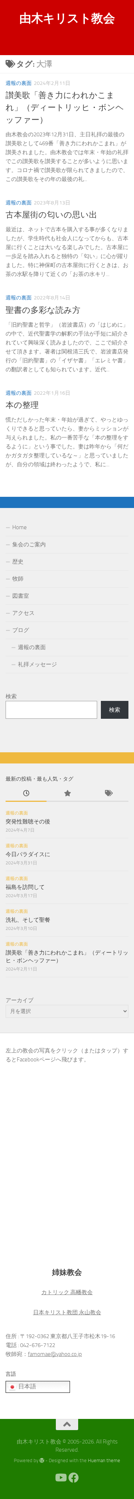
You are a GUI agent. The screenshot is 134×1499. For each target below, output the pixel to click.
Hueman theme (104, 1460)
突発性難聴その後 (28, 821)
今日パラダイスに (28, 854)
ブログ (20, 630)
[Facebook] (73, 1478)
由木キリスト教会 (67, 18)
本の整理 (22, 405)
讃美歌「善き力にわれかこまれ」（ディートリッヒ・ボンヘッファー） (65, 107)
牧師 (17, 578)
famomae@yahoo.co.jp (55, 1354)
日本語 (26, 1386)
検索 (11, 696)
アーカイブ (20, 1000)
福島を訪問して (25, 887)
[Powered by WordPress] (41, 1460)
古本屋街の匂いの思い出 (51, 215)
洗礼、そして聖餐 (28, 920)
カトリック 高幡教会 (67, 1292)
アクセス (23, 613)
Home (19, 527)
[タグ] (107, 794)
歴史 (17, 561)
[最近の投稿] (26, 794)
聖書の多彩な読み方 (43, 310)
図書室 (20, 596)
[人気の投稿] (67, 794)
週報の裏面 (19, 83)
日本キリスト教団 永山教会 (67, 1312)
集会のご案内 (29, 544)
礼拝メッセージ (37, 664)
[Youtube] (60, 1478)
